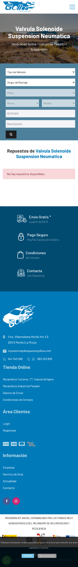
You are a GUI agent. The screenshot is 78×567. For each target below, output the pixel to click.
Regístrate (9, 430)
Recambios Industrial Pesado (21, 386)
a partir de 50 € (38, 221)
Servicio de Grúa (13, 474)
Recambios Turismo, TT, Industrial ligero (28, 379)
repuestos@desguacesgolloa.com (29, 350)
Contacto (9, 488)
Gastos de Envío (13, 393)
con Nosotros (36, 275)
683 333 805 (44, 359)
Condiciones (36, 252)
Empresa (8, 467)
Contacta (34, 270)
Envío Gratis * (40, 217)
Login (6, 423)
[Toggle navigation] (72, 7)
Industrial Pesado (52, 44)
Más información (47, 556)
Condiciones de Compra (18, 399)
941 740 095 (15, 359)
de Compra (32, 257)
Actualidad (9, 481)
